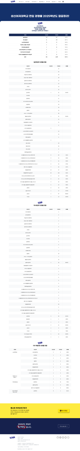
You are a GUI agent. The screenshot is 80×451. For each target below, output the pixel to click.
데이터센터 (34, 1)
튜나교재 (48, 1)
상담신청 (53, 1)
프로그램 (27, 1)
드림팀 (59, 1)
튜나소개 (20, 1)
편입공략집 (41, 1)
